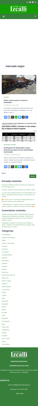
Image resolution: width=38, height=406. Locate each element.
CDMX (4, 240)
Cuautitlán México (7, 255)
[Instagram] (33, 2)
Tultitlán (4, 333)
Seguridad (5, 318)
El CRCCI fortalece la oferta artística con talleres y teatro (18, 190)
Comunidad (5, 252)
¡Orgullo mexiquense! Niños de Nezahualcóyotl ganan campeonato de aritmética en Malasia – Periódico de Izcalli (18, 216)
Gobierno (4, 284)
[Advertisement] (19, 39)
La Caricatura (6, 289)
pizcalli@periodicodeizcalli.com (21, 385)
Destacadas (7, 144)
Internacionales (6, 286)
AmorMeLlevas (6, 234)
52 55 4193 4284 (22, 389)
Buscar (4, 173)
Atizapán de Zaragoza (8, 237)
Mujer (3, 298)
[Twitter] (35, 2)
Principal (4, 312)
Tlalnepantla (5, 330)
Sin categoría (6, 321)
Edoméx (4, 269)
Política (4, 309)
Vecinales (6, 97)
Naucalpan (5, 304)
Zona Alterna (5, 344)
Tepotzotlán (5, 327)
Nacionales (5, 301)
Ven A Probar (6, 338)
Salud (3, 315)
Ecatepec (4, 266)
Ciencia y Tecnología (8, 243)
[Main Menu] (3, 16)
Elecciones (5, 272)
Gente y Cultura (6, 281)
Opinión (4, 307)
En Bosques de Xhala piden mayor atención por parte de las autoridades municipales (18, 150)
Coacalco (4, 246)
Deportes (4, 258)
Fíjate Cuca (5, 278)
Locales (4, 295)
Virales (4, 341)
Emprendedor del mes (8, 275)
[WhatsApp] (27, 2)
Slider (3, 324)
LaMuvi (4, 292)
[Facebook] (30, 2)
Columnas (5, 249)
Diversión (4, 263)
